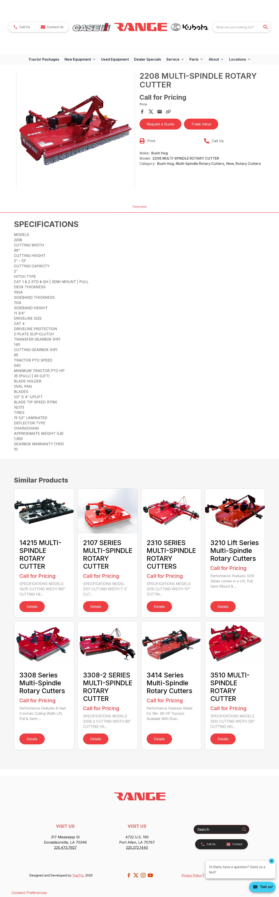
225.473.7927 (65, 847)
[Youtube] (150, 875)
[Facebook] (128, 875)
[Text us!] (262, 887)
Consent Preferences (29, 892)
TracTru (77, 875)
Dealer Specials (147, 59)
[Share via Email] (159, 111)
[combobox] (241, 27)
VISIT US (65, 826)
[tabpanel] (75, 131)
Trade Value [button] (201, 124)
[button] (21, 27)
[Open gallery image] (75, 130)
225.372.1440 (137, 847)
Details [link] (32, 606)
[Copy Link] (168, 111)
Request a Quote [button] (160, 124)
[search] (266, 27)
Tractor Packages (43, 59)
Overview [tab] (139, 206)
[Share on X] (150, 111)
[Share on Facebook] (142, 111)
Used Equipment (115, 59)
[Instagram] (143, 875)
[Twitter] (136, 875)
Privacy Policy (192, 875)
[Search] (244, 829)
